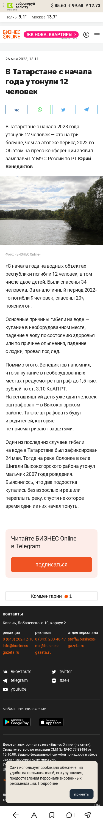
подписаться (51, 564)
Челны (11, 17)
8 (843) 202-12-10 (18, 639)
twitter (65, 671)
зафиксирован (81, 450)
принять (81, 794)
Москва (39, 17)
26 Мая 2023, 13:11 (22, 59)
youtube (18, 689)
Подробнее (48, 783)
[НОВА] (49, 34)
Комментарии (51, 596)
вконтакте (20, 671)
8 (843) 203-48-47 (50, 639)
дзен (64, 680)
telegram (19, 680)
